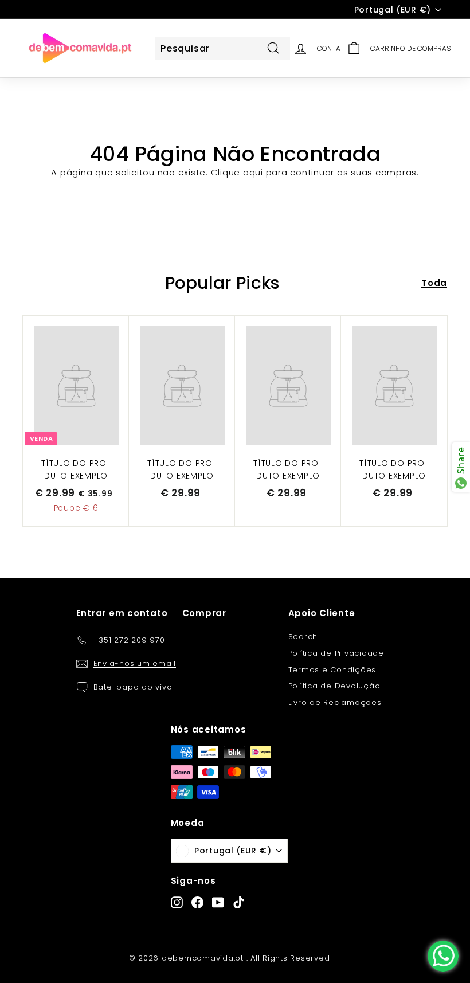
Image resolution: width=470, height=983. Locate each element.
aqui (253, 172)
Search (303, 636)
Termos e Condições (332, 669)
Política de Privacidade (336, 653)
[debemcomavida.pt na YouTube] (218, 902)
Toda (434, 283)
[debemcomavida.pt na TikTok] (239, 902)
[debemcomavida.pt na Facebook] (197, 902)
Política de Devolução (334, 685)
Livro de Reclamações (335, 702)
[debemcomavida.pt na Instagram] (177, 902)
